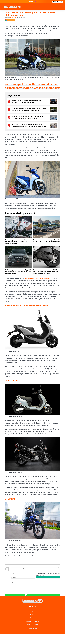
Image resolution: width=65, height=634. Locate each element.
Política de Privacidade (32, 621)
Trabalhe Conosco (32, 624)
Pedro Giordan (13, 17)
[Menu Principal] (61, 7)
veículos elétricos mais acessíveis (37, 278)
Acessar (57, 562)
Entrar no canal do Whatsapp (33, 595)
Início (32, 611)
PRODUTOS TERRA (57, 1)
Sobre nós (32, 614)
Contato (32, 618)
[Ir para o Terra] (32, 2)
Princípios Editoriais (32, 628)
